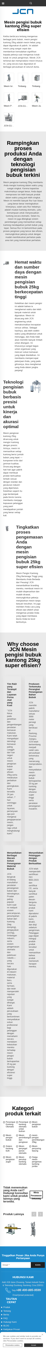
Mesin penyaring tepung (36, 1148)
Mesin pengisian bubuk (36, 1124)
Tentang (7, 1311)
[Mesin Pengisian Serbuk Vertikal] (33, 1229)
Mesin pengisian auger (10, 1159)
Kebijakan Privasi (11, 1329)
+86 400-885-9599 (28, 1290)
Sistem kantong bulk (9, 1148)
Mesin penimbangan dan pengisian (24, 1138)
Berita (6, 1314)
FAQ (5, 1318)
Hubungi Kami (10, 1322)
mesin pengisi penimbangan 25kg (37, 1138)
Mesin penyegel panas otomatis (23, 1149)
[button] (34, 1214)
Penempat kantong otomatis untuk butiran (23, 1126)
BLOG (6, 1325)
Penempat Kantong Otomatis (10, 1124)
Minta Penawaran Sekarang (36, 1194)
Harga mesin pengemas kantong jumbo (37, 1161)
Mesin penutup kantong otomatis (22, 1160)
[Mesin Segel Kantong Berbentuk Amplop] (12, 1229)
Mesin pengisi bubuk (9, 1137)
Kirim (38, 1265)
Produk (6, 1307)
